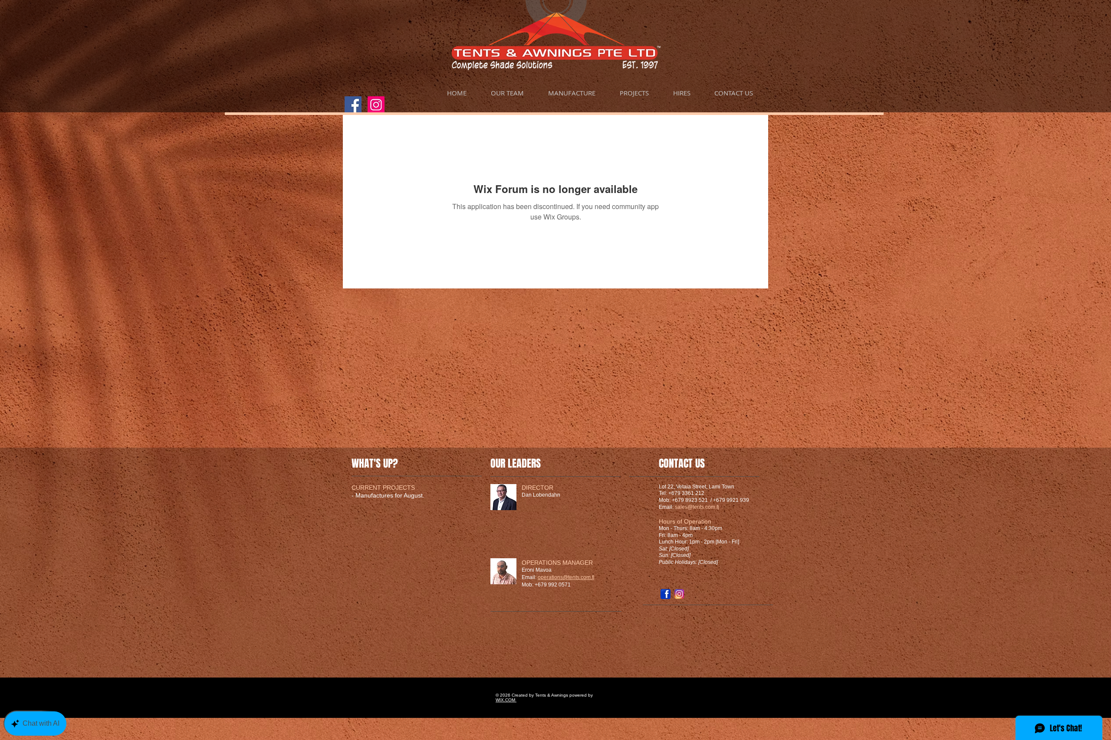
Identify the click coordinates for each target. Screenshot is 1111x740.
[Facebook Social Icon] (353, 104)
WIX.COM (505, 699)
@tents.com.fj (703, 507)
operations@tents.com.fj (566, 577)
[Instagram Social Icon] (376, 104)
